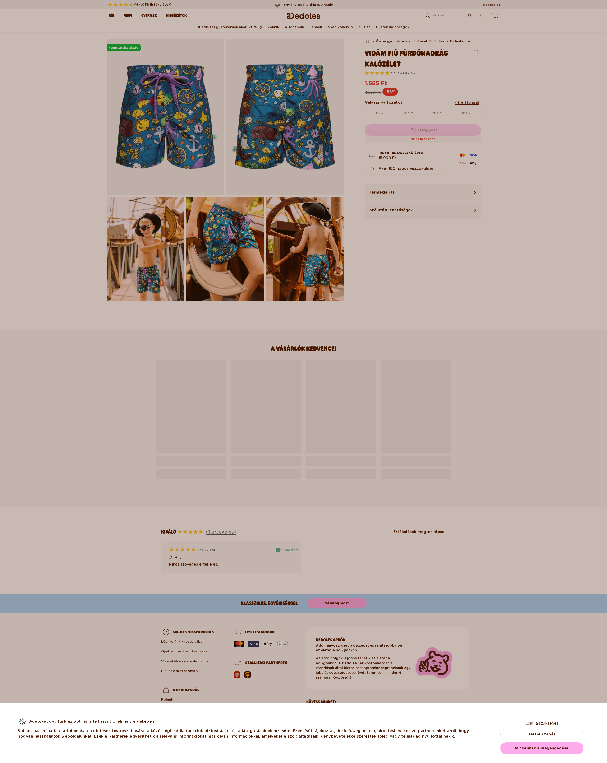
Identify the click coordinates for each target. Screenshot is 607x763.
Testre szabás (541, 734)
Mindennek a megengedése (541, 748)
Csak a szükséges (541, 723)
